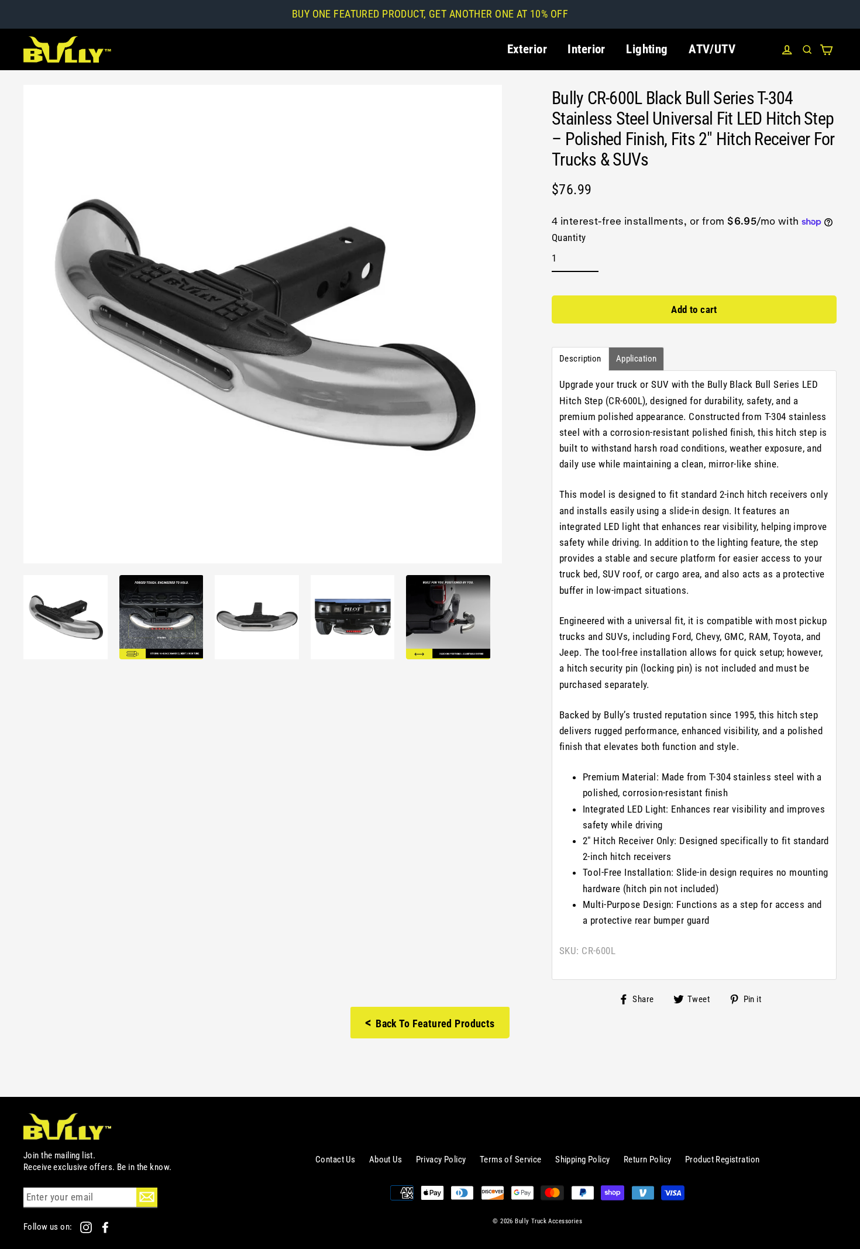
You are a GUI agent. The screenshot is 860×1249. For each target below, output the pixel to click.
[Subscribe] (146, 1197)
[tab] (580, 359)
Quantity (569, 237)
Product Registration (722, 1159)
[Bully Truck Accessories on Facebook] (105, 1227)
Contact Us (335, 1159)
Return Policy (648, 1159)
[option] (65, 617)
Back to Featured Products (429, 1022)
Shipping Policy (582, 1159)
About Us (385, 1159)
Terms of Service (511, 1159)
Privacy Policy (441, 1159)
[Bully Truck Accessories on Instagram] (87, 1227)
